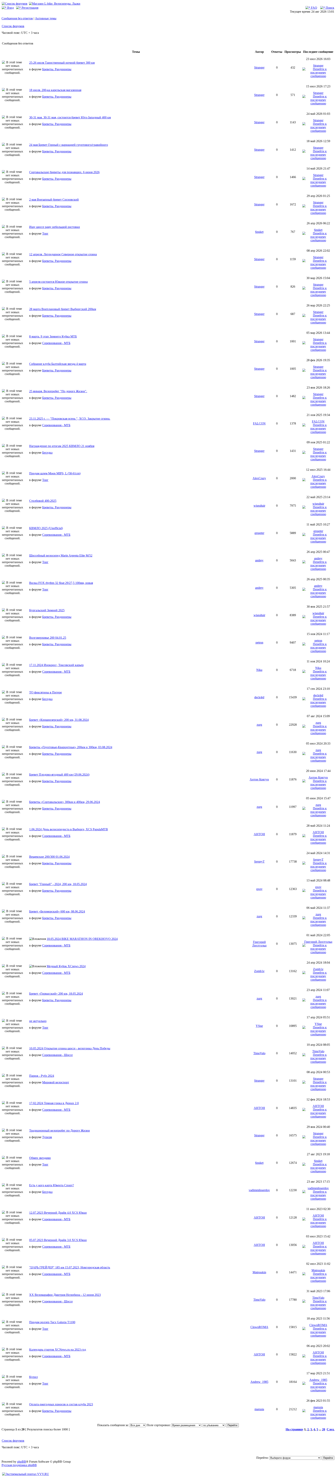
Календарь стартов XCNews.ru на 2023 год (57, 1349)
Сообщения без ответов (17, 18)
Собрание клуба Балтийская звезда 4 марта (57, 363)
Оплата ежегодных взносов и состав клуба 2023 (61, 1404)
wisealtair (259, 505)
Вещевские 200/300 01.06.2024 (49, 856)
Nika (259, 670)
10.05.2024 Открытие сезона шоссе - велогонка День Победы (69, 1048)
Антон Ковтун (259, 779)
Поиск (329, 7)
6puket (259, 231)
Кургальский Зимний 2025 (47, 610)
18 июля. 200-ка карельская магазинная (55, 90)
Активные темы (45, 18)
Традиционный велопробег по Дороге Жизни (59, 1130)
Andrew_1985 (259, 1381)
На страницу (294, 1429)
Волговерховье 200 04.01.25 (47, 637)
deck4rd (259, 697)
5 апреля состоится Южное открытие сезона (58, 281)
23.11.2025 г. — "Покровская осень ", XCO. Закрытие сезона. (69, 418)
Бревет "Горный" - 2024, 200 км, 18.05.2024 (58, 884)
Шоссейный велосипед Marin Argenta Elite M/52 (60, 555)
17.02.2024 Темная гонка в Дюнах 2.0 (54, 1103)
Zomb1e (259, 971)
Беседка (47, 452)
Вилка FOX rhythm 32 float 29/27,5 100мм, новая (61, 583)
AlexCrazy (259, 478)
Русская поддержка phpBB (19, 1465)
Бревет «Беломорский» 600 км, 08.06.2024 (57, 911)
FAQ (313, 7)
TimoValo (259, 1053)
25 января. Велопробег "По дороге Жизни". (58, 391)
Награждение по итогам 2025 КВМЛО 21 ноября (61, 446)
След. (330, 1429)
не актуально (37, 1021)
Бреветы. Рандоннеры (56, 69)
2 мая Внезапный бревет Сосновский (54, 199)
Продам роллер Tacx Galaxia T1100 (52, 1322)
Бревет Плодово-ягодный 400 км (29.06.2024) (59, 774)
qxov (259, 889)
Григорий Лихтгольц (259, 943)
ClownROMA (259, 1327)
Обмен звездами (40, 1158)
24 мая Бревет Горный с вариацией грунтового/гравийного (68, 144)
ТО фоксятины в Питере (45, 692)
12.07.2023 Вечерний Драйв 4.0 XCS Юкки (58, 1212)
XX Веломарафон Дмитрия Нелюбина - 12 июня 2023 (65, 1294)
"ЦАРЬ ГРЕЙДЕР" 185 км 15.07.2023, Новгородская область (69, 1267)
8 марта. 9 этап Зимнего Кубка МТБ (53, 336)
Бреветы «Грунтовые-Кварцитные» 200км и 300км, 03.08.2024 (70, 747)
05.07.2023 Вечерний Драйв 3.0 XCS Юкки (58, 1240)
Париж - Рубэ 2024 (41, 1075)
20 (323, 1429)
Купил (33, 1377)
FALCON (259, 423)
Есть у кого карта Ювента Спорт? (51, 1185)
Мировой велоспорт (55, 1082)
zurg (259, 724)
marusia (259, 1409)
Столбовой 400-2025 (42, 500)
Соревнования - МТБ (56, 343)
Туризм (47, 1137)
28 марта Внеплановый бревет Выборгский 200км (62, 309)
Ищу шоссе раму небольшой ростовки (54, 227)
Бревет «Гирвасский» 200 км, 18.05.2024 (56, 993)
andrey (259, 560)
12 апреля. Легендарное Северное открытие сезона (63, 254)
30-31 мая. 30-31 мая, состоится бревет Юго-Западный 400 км (70, 117)
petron (259, 642)
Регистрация (29, 7)
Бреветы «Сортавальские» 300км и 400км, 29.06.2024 (64, 802)
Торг (45, 233)
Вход (10, 7)
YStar (259, 1025)
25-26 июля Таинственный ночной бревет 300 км (62, 62)
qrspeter (259, 533)
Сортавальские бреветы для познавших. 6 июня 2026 (64, 172)
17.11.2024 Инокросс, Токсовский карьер (56, 665)
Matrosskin (259, 1272)
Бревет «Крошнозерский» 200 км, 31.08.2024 (59, 719)
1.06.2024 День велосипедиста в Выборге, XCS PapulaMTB (68, 829)
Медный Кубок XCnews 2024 (66, 966)
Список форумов (13, 26)
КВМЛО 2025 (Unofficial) (46, 528)
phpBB (21, 1461)
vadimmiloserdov (259, 1190)
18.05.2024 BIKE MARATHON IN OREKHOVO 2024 (82, 938)
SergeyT (259, 861)
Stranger (259, 67)
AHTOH (259, 834)
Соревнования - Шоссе (57, 1055)
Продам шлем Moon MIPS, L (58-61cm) (54, 473)
